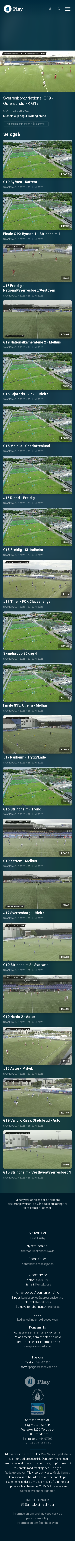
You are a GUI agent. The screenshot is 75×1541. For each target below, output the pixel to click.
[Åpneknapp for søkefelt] (59, 9)
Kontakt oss (43, 1284)
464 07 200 (43, 1280)
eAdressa (53, 1307)
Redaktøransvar (15, 1472)
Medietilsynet (61, 1472)
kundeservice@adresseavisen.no (42, 1297)
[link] (13, 8)
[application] (37, 71)
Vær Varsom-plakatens (56, 1454)
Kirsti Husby (37, 1238)
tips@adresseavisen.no (42, 1367)
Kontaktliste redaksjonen (38, 1264)
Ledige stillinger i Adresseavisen (37, 1319)
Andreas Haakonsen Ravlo (37, 1251)
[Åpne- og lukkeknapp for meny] (68, 9)
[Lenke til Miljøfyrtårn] (37, 1409)
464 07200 (45, 1439)
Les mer (46, 1208)
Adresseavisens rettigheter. (37, 1491)
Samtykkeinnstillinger (39, 1505)
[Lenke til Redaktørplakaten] (38, 1395)
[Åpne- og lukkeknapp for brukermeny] (50, 9)
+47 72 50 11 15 (40, 1443)
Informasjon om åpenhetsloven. (37, 1523)
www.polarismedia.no (37, 1346)
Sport (7, 110)
